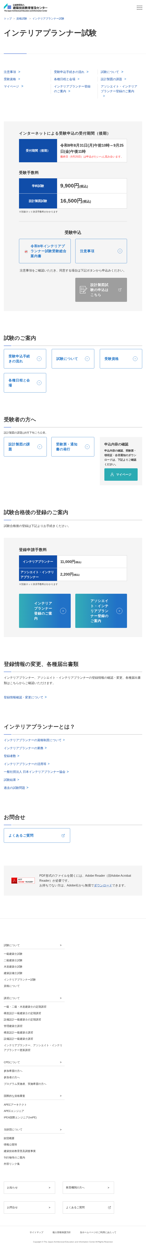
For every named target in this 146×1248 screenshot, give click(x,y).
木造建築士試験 (13, 966)
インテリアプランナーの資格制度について (33, 740)
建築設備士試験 (13, 973)
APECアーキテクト (15, 1104)
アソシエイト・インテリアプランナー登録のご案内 (119, 89)
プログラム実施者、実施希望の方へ (25, 1083)
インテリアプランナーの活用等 (25, 764)
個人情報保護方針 (61, 1232)
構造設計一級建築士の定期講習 (22, 1013)
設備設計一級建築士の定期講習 (22, 1019)
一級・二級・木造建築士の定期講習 (25, 1006)
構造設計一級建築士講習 (18, 1032)
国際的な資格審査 (14, 1095)
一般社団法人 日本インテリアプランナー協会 (34, 771)
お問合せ (12, 1207)
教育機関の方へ (75, 1187)
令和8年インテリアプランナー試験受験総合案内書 (49, 251)
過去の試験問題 (14, 787)
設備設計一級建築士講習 (18, 1038)
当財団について (13, 1129)
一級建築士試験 (13, 953)
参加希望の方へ (13, 1070)
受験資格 (10, 79)
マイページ (11, 86)
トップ (8, 18)
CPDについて (12, 1062)
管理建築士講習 (13, 1025)
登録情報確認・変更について (23, 697)
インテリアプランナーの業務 (23, 748)
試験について (110, 72)
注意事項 (10, 72)
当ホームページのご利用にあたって (98, 1232)
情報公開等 (10, 1144)
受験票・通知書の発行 (67, 446)
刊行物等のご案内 (14, 1157)
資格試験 (21, 18)
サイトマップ (36, 1232)
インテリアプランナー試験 (48, 18)
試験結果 (10, 779)
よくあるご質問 (21, 835)
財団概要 (9, 1138)
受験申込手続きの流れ (69, 72)
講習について (12, 998)
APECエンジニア (14, 1110)
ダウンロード (103, 885)
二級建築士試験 (13, 960)
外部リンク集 (12, 1163)
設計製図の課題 (111, 79)
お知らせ (12, 1187)
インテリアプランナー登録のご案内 (72, 89)
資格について (12, 985)
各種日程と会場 (64, 79)
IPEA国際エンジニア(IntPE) (20, 1117)
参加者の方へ (12, 1077)
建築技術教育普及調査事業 (20, 1151)
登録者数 (10, 756)
